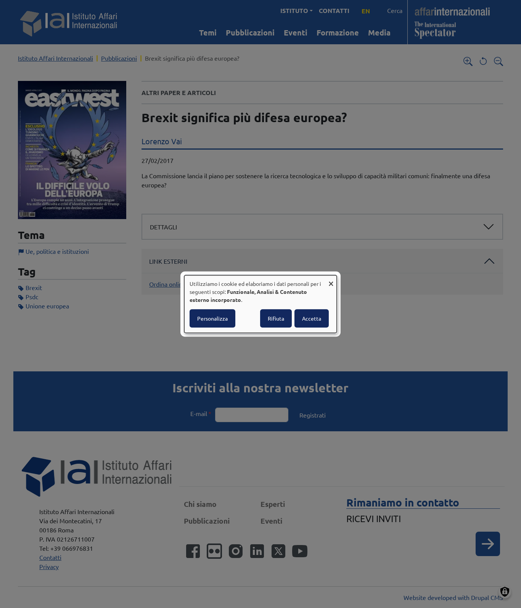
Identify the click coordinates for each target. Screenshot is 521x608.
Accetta (311, 318)
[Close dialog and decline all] (331, 280)
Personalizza (212, 318)
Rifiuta (276, 318)
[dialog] (260, 304)
